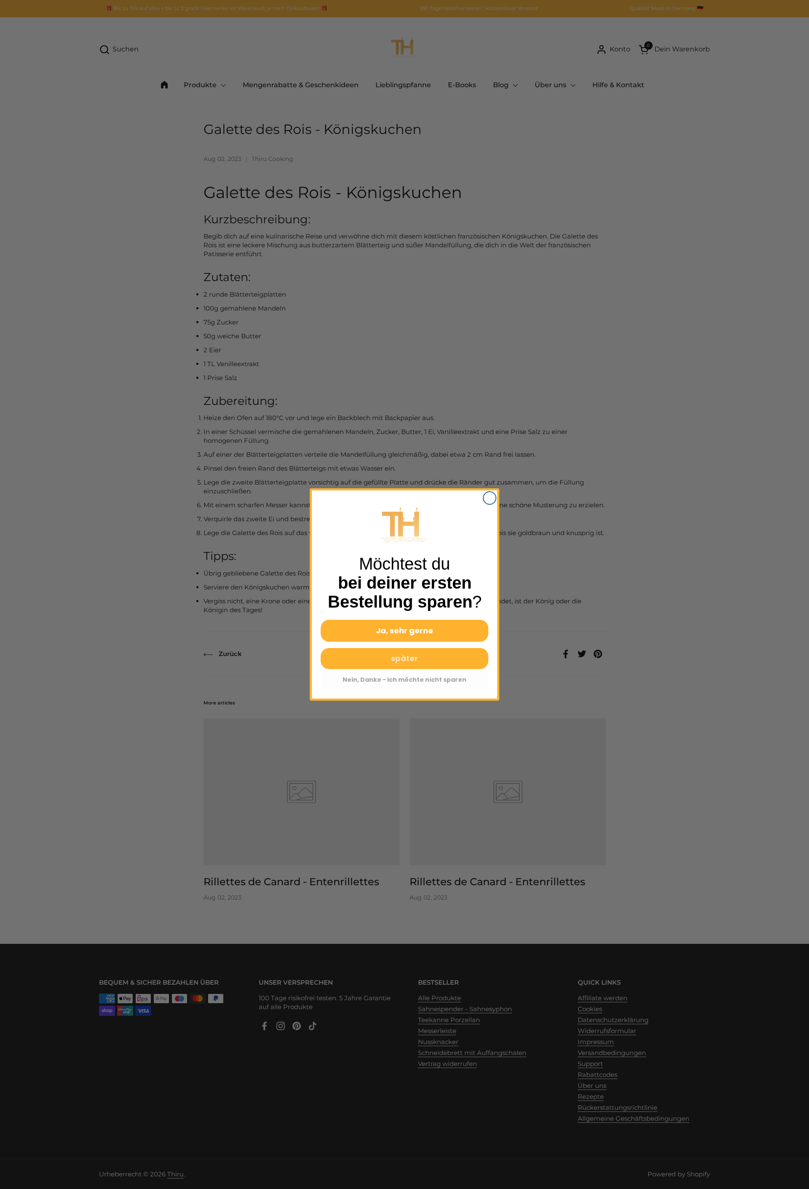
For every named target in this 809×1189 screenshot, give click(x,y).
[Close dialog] (489, 498)
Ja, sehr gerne (404, 630)
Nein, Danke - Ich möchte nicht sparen (404, 679)
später (404, 658)
